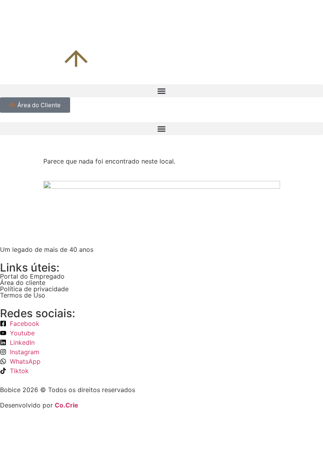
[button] (161, 90)
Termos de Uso (22, 295)
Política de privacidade (34, 289)
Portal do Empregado (32, 276)
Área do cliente (22, 282)
